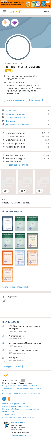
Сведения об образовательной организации (21, 393)
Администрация (9, 414)
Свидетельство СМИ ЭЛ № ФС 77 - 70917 (19, 385)
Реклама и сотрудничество (13, 403)
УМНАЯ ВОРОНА (18, 422)
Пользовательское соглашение (15, 406)
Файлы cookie (8, 412)
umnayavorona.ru (18, 435)
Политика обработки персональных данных (21, 409)
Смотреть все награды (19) (15, 287)
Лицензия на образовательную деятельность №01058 (21, 389)
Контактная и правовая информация (18, 417)
